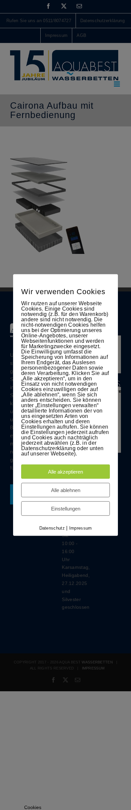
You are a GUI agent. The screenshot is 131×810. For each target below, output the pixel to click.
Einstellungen (65, 508)
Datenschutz (52, 528)
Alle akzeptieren (65, 472)
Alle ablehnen (65, 490)
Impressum (80, 528)
